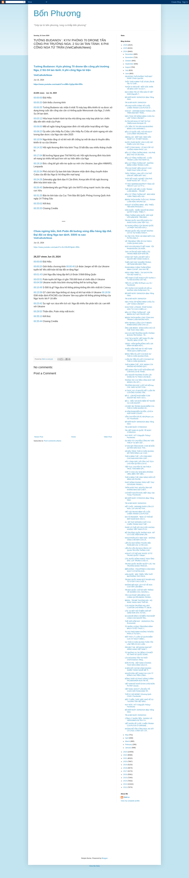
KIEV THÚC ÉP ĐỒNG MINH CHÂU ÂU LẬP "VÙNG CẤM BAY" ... (140, 117)
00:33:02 (38, 203)
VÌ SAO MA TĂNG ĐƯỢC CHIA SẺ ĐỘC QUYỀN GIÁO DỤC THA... (140, 447)
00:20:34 (38, 171)
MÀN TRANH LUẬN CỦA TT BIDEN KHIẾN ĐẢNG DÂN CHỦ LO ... (138, 324)
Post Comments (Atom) (52, 441)
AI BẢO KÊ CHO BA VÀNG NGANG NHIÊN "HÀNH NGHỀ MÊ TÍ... (138, 669)
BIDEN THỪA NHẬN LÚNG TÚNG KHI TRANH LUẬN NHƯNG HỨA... (139, 319)
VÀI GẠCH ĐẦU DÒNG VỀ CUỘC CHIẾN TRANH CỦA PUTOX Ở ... (138, 107)
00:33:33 (38, 208)
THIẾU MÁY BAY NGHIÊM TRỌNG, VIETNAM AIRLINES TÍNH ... (138, 263)
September (129, 64)
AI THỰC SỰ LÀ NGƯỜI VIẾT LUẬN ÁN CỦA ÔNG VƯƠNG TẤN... (140, 392)
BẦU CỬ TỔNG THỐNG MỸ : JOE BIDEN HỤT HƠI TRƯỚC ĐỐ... (137, 313)
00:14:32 (38, 147)
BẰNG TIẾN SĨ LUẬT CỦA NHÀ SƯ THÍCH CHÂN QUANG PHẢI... (138, 355)
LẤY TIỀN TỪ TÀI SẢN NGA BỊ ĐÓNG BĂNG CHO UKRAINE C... (139, 127)
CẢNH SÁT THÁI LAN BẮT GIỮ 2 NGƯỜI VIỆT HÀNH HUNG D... (137, 258)
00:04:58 (38, 282)
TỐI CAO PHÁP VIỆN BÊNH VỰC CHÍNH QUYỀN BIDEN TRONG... (138, 596)
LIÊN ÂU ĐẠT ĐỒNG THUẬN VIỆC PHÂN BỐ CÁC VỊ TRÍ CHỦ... (138, 544)
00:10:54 (38, 139)
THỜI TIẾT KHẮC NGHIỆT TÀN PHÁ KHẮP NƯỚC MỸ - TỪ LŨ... (138, 180)
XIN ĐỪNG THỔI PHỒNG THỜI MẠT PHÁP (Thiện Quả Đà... (138, 77)
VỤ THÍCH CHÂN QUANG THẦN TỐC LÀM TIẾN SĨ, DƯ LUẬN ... (139, 643)
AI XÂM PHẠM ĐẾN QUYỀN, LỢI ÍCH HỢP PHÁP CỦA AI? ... (139, 412)
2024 (125, 51)
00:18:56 (106, 292)
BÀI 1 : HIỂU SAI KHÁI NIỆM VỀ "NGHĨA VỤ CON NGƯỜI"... (140, 402)
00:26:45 (38, 187)
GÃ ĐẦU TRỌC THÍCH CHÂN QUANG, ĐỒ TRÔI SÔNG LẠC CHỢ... (139, 452)
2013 (125, 784)
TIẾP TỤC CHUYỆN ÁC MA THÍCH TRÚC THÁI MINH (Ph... (138, 468)
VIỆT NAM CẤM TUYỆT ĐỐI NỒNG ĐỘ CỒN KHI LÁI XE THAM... (139, 371)
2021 (125, 758)
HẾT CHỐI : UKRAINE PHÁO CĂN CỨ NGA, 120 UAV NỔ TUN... (139, 507)
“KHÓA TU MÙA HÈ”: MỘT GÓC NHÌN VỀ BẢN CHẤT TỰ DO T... (139, 88)
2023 (125, 752)
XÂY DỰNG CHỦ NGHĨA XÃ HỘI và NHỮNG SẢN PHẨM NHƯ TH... (138, 289)
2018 (125, 768)
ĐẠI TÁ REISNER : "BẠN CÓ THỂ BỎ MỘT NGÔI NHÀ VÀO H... (139, 518)
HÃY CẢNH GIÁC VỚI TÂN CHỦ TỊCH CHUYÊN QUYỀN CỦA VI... (139, 462)
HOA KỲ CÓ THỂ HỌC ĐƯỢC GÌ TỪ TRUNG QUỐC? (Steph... (138, 554)
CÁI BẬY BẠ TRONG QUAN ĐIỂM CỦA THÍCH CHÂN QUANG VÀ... (139, 407)
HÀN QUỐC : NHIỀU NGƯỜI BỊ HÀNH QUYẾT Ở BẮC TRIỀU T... (139, 211)
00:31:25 (38, 195)
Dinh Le (44, 359)
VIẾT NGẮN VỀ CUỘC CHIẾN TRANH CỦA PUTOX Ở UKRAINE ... (139, 724)
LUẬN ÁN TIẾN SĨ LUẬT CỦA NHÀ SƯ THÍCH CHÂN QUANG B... (139, 360)
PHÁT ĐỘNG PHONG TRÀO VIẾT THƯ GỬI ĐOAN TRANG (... (139, 483)
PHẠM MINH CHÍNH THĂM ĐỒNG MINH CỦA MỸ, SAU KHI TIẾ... (138, 268)
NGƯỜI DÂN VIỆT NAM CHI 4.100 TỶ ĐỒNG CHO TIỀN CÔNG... (139, 674)
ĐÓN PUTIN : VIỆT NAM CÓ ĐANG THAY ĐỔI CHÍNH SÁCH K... (138, 664)
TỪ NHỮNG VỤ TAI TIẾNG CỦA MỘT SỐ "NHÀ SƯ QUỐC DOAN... (139, 653)
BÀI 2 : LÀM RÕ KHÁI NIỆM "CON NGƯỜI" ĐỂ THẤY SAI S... (137, 397)
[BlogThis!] (61, 359)
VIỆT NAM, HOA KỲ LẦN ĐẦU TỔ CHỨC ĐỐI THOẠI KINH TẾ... (137, 690)
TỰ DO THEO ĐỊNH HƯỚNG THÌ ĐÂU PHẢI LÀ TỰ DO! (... (139, 633)
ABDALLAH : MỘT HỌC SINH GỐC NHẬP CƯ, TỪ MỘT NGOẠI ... (138, 138)
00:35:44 (38, 321)
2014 (125, 781)
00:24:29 (38, 179)
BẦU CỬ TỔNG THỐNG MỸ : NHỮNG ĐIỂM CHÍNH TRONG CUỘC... (139, 164)
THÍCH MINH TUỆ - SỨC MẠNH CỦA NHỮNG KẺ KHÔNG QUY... (139, 365)
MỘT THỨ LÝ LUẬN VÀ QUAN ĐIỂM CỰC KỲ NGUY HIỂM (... (138, 638)
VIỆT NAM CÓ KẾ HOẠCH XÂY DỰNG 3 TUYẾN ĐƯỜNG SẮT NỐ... (140, 279)
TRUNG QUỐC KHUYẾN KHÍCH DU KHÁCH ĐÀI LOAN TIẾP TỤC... (138, 221)
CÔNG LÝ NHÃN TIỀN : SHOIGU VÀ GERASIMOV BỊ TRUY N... (138, 719)
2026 (125, 45)
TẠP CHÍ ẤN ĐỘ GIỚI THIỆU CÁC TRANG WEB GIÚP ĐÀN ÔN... (137, 253)
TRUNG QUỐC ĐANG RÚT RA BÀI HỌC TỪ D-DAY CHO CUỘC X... (140, 580)
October (128, 61)
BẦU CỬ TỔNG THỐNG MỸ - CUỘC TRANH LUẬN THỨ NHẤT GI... (138, 159)
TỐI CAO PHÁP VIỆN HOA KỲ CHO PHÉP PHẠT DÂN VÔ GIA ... (138, 169)
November (129, 57)
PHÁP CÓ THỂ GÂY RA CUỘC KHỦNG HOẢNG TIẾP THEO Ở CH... (140, 528)
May (127, 735)
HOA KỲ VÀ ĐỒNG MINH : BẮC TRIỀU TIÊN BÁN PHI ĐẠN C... (139, 206)
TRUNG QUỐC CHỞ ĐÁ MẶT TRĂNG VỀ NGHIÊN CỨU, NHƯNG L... (139, 591)
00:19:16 (38, 163)
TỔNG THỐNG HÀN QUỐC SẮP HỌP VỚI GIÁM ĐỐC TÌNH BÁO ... (139, 216)
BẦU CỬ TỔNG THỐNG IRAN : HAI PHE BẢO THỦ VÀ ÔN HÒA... (140, 154)
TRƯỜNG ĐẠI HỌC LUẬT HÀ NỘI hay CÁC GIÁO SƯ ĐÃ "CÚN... (139, 386)
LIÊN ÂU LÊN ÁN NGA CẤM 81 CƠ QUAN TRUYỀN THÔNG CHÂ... (138, 549)
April (127, 738)
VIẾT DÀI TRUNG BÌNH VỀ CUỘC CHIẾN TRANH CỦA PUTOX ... (138, 513)
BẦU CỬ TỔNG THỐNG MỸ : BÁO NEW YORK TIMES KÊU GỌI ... (140, 195)
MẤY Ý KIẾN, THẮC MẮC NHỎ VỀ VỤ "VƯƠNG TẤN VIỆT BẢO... (139, 700)
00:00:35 (38, 107)
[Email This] (58, 359)
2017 (125, 771)
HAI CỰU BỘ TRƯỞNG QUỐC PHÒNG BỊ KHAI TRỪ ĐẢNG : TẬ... (140, 334)
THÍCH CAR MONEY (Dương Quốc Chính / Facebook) (138, 695)
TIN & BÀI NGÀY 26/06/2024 (135, 503)
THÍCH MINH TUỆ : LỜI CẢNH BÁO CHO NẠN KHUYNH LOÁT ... (138, 457)
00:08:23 (38, 131)
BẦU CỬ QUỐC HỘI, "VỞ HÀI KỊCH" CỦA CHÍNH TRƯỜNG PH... (138, 133)
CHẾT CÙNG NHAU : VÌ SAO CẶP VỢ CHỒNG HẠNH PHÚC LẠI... (139, 148)
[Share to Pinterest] (69, 359)
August (128, 67)
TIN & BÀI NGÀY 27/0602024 (136, 427)
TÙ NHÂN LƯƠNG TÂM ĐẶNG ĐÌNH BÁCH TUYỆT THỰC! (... (139, 627)
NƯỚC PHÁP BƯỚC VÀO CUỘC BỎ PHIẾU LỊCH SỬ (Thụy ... (139, 143)
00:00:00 (38, 97)
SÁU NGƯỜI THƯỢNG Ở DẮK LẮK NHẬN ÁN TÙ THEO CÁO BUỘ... (138, 376)
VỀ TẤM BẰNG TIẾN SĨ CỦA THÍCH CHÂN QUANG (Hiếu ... (138, 242)
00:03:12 (38, 118)
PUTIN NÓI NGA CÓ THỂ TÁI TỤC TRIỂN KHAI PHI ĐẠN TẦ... (138, 122)
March (127, 741)
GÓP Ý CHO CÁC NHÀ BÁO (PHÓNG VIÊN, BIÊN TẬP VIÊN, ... (139, 473)
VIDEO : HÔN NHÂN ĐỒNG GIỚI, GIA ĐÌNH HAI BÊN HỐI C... (139, 345)
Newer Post (38, 437)
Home (73, 437)
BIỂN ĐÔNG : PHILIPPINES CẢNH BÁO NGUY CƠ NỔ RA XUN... (140, 570)
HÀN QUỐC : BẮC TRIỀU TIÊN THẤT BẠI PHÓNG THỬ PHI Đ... (139, 575)
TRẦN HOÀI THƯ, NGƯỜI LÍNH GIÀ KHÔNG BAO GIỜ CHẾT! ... (138, 489)
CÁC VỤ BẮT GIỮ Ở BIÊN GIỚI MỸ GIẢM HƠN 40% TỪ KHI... (138, 612)
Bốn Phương (57, 13)
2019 (125, 765)
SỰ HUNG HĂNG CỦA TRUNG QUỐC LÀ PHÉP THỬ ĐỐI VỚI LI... (139, 227)
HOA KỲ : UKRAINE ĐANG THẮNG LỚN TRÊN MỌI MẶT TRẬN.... (140, 112)
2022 (125, 755)
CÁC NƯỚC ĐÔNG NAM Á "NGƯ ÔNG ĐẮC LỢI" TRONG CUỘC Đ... (139, 560)
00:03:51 (38, 279)
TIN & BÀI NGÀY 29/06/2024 (135, 103)
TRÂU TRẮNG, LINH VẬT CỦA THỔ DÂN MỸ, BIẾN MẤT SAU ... (138, 174)
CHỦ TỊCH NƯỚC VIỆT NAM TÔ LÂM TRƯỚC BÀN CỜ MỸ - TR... (139, 339)
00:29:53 (38, 311)
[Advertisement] (94, 829)
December (129, 54)
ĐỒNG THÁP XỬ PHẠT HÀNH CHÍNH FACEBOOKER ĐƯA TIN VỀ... (139, 680)
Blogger (105, 858)
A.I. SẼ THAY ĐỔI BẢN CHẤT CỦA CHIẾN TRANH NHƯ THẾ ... (138, 523)
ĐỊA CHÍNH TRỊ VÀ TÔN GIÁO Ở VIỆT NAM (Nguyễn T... (139, 93)
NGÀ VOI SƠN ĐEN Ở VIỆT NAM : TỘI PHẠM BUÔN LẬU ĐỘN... (139, 247)
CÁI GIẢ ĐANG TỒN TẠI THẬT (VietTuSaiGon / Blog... (136, 659)
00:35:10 (38, 316)
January (128, 748)
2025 (125, 48)
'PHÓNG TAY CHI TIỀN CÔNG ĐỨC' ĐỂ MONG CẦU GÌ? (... (140, 381)
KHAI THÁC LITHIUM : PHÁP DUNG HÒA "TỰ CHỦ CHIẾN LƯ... (138, 308)
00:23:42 (38, 303)
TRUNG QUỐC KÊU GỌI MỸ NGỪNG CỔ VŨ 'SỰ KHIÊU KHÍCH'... (139, 232)
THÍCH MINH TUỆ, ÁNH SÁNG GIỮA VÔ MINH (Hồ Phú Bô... (140, 478)
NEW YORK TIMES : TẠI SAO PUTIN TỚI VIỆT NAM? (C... (138, 274)
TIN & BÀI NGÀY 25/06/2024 (135, 715)
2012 (125, 787)
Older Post (108, 437)
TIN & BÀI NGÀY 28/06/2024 (135, 299)
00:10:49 (38, 287)
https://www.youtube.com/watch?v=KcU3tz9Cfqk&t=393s (57, 247)
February (128, 744)
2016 (125, 774)
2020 (125, 761)
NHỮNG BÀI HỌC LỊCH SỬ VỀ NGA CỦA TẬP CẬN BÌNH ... (138, 586)
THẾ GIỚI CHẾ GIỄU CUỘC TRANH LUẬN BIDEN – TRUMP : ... (138, 190)
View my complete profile (130, 801)
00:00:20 (38, 102)
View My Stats (94, 866)
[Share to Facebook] (66, 359)
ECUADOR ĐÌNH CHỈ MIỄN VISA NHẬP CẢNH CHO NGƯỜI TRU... (140, 617)
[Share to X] (64, 359)
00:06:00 (38, 126)
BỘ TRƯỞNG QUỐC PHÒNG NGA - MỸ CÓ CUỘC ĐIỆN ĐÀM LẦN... (140, 534)
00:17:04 (38, 155)
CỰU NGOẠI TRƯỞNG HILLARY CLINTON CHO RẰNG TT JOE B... (138, 607)
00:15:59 (38, 292)
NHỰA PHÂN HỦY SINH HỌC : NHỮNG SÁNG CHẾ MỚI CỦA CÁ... (140, 539)
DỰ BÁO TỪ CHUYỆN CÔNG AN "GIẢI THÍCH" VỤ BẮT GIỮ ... (139, 442)
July (127, 70)
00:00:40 (70, 266)
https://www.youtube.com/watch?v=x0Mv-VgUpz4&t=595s (58, 84)
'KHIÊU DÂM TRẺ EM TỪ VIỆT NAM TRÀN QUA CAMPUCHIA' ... (138, 350)
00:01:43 (38, 274)
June (127, 74)
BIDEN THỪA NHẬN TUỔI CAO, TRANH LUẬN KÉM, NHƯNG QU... (140, 200)
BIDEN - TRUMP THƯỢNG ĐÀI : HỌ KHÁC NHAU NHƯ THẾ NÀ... (138, 601)
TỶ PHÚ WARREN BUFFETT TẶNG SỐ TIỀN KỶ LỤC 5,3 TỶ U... (139, 185)
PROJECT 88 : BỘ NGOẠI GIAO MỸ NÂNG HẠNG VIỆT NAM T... (138, 648)
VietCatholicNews (43, 75)
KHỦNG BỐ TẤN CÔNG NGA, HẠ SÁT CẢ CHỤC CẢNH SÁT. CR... (139, 730)
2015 (125, 778)
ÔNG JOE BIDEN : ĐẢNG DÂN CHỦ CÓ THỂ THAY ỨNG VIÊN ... (140, 329)
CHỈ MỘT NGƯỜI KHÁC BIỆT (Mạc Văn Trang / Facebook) (140, 494)
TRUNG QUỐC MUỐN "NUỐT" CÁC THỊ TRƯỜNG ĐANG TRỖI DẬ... (140, 565)
